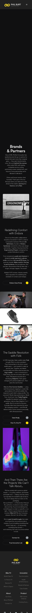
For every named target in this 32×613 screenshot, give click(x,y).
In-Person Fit (8, 579)
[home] (12, 4)
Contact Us (8, 603)
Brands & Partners (23, 585)
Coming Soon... (23, 602)
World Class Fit (8, 576)
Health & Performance (23, 581)
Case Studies (24, 588)
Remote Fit (8, 583)
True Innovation (23, 576)
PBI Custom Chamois (23, 597)
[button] (26, 4)
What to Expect (8, 586)
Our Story (8, 596)
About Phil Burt (8, 600)
